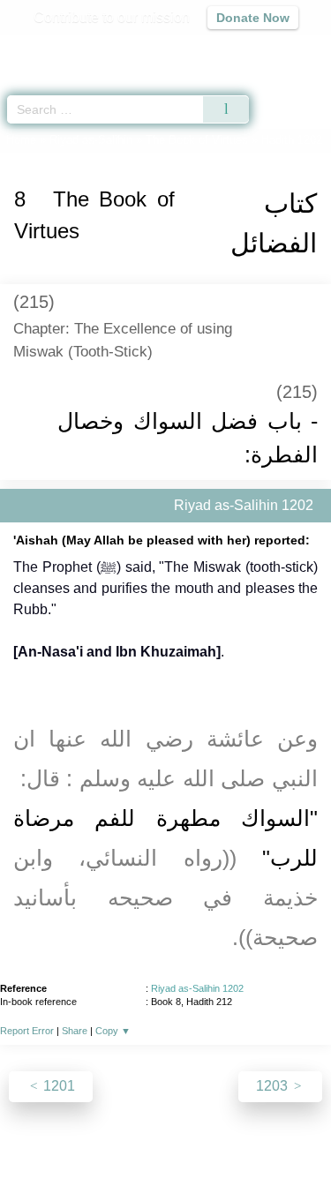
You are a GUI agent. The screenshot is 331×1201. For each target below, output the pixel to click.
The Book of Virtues (197, 139)
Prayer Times (208, 48)
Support (138, 1149)
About (37, 1149)
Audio (279, 48)
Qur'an (70, 48)
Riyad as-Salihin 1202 (197, 988)
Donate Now (253, 18)
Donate (166, 1170)
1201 (57, 1085)
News (85, 1149)
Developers (210, 1149)
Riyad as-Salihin (90, 139)
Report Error (27, 1030)
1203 (273, 1085)
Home (21, 139)
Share (74, 1030)
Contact (281, 1149)
